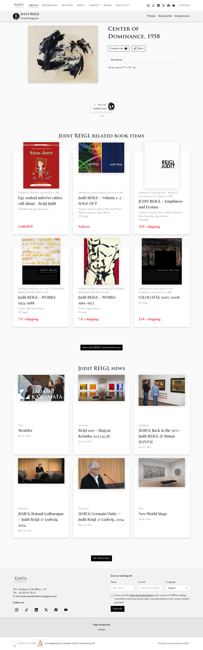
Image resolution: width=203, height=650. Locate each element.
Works (151, 16)
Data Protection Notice (141, 595)
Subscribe (117, 608)
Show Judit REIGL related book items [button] (101, 347)
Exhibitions (50, 5)
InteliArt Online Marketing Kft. (78, 643)
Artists (33, 5)
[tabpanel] (141, 67)
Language (171, 582)
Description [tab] (116, 59)
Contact (184, 5)
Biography (165, 16)
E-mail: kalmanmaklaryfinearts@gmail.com (35, 596)
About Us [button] (122, 5)
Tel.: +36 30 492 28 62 (24, 592)
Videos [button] (93, 5)
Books (108, 5)
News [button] (80, 5)
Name (114, 582)
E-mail (141, 582)
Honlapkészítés (53, 643)
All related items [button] (101, 558)
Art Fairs (67, 5)
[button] (101, 106)
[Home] (21, 5)
